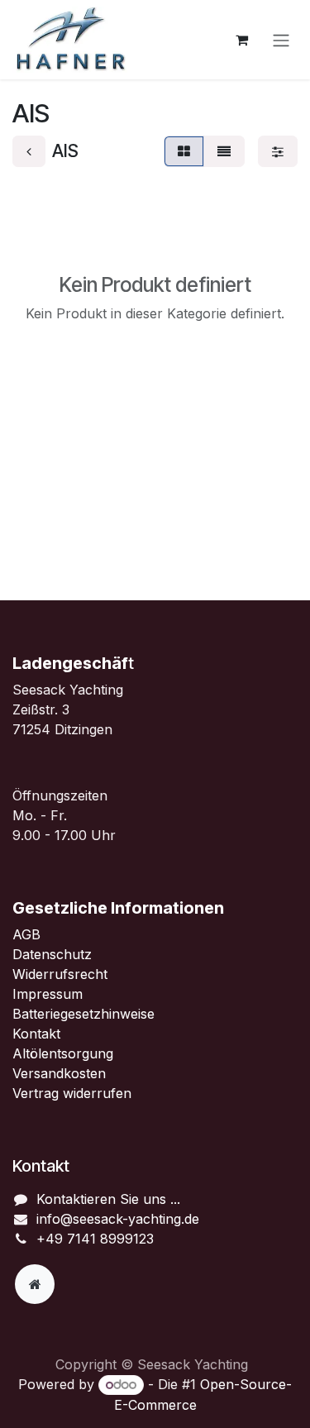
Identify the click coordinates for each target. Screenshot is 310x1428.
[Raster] (184, 151)
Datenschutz (52, 954)
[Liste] (224, 151)
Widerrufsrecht (59, 974)
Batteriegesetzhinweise (83, 1013)
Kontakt (36, 1033)
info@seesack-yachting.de (117, 1219)
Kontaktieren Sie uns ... (108, 1199)
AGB (28, 934)
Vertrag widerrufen (71, 1093)
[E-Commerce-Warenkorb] (241, 39)
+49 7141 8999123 (95, 1238)
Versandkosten (59, 1073)
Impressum (47, 994)
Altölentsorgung (62, 1053)
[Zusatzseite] (35, 1284)
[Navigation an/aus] (281, 39)
